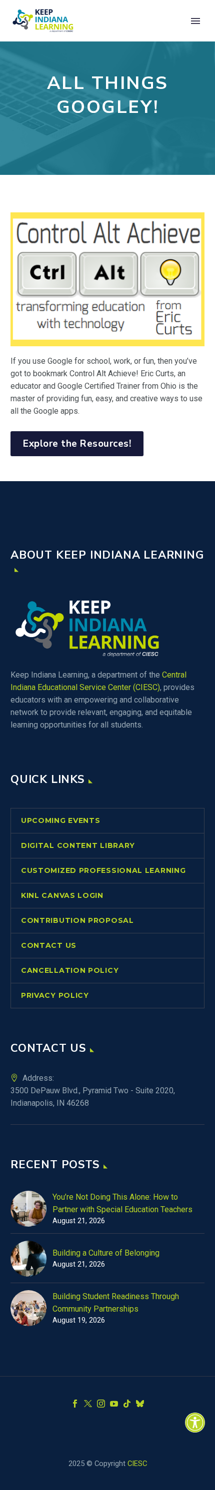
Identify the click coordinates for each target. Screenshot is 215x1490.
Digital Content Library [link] (78, 845)
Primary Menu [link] (195, 20)
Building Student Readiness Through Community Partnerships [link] (115, 1303)
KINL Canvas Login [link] (62, 895)
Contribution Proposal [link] (77, 920)
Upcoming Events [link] (60, 820)
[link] (195, 1423)
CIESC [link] (137, 1463)
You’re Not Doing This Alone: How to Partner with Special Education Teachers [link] (122, 1203)
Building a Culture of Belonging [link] (106, 1253)
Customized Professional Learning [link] (103, 870)
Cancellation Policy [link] (69, 970)
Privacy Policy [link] (55, 995)
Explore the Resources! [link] (77, 443)
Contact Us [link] (48, 945)
